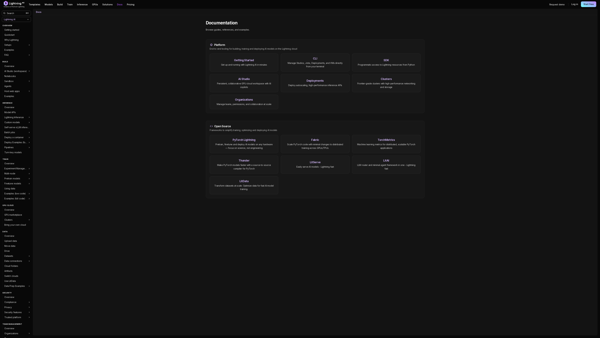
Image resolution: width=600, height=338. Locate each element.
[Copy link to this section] (241, 23)
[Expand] (29, 45)
